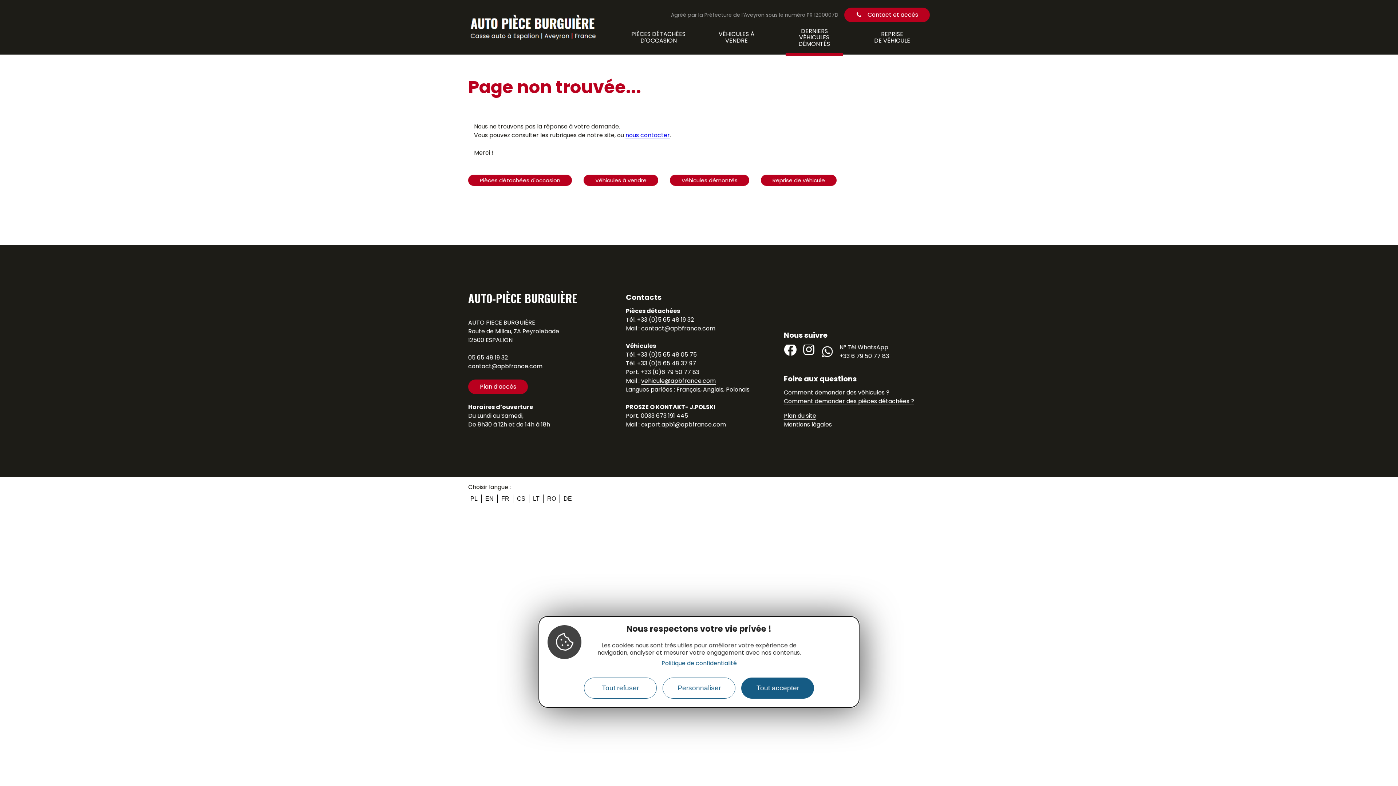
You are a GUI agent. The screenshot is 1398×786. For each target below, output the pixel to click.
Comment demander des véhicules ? (836, 392)
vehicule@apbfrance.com (678, 381)
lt (536, 499)
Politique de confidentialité (699, 663)
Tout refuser (620, 688)
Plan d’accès (498, 386)
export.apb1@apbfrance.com (683, 424)
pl (474, 499)
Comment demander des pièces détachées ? (849, 401)
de (568, 499)
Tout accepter (778, 688)
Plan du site (800, 416)
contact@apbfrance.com (505, 366)
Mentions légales (808, 424)
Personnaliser (699, 688)
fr (505, 499)
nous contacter (647, 135)
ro (551, 499)
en (489, 499)
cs (521, 499)
